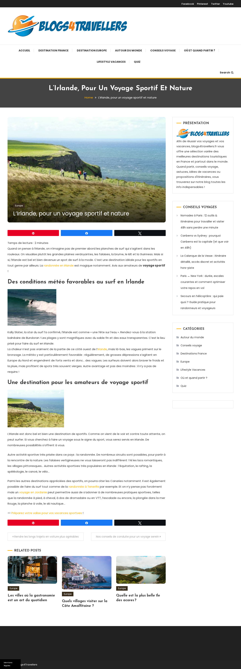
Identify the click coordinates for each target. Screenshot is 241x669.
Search (225, 72)
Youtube (228, 4)
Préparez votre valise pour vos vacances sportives (46, 513)
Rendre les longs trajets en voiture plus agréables (46, 536)
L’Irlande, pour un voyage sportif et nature (71, 213)
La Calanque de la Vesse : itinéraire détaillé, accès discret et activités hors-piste (203, 262)
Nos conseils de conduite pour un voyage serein (127, 536)
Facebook (188, 4)
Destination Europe (92, 50)
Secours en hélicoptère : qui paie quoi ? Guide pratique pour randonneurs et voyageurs (202, 302)
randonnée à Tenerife (84, 487)
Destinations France (194, 353)
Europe (19, 205)
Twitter (215, 4)
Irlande (102, 349)
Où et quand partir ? (199, 50)
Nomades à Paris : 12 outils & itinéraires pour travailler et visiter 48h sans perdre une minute (202, 221)
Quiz (137, 62)
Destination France (53, 50)
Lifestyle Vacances (111, 62)
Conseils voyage (163, 50)
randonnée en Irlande (59, 265)
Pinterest (202, 4)
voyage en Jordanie (33, 492)
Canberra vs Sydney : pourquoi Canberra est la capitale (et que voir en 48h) (205, 242)
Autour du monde (128, 50)
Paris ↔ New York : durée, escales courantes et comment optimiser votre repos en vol (203, 282)
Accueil (24, 50)
